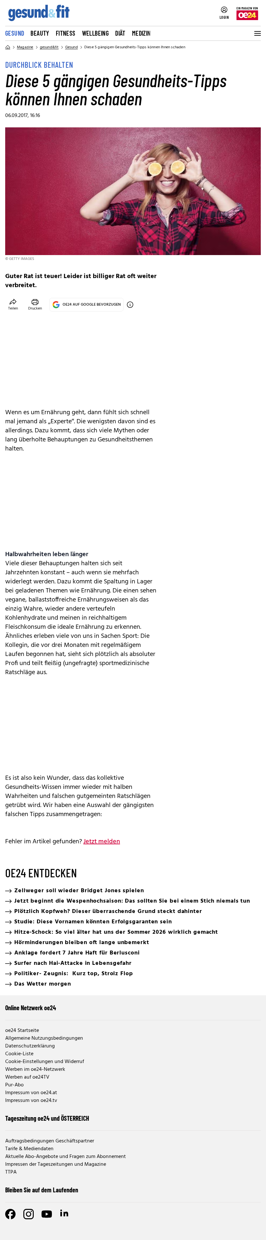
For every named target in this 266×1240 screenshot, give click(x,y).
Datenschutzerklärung (30, 1046)
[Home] (7, 47)
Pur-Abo (14, 1085)
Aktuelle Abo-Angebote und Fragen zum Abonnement (65, 1156)
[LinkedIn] (65, 1214)
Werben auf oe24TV (27, 1077)
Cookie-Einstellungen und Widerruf (44, 1062)
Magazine (25, 47)
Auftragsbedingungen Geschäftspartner (49, 1141)
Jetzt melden (101, 841)
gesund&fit (49, 47)
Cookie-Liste (19, 1054)
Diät (120, 33)
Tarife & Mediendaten (29, 1149)
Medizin (141, 33)
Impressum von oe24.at (31, 1093)
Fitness (66, 33)
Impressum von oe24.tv (31, 1100)
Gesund (14, 33)
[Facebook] (10, 1214)
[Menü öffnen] (256, 33)
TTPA (11, 1172)
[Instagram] (28, 1214)
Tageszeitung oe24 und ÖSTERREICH (47, 1118)
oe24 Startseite (22, 1030)
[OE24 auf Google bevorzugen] (130, 305)
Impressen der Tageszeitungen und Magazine (55, 1164)
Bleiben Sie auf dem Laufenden (41, 1190)
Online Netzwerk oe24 (30, 1008)
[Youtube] (47, 1214)
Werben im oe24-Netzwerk (35, 1069)
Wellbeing (95, 33)
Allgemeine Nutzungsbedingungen (44, 1038)
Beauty (39, 33)
